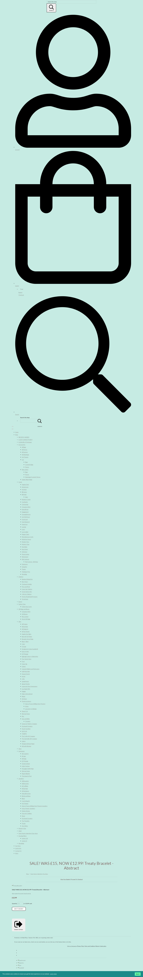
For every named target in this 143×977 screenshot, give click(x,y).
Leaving (24, 527)
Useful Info (18, 848)
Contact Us (18, 851)
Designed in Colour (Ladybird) (30, 649)
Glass (20, 748)
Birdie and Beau (26, 796)
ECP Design (25, 654)
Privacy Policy (80, 946)
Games (24, 666)
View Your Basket (65, 879)
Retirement (25, 557)
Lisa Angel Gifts (26, 689)
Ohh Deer (24, 552)
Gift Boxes (25, 614)
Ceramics (27, 721)
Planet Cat (25, 711)
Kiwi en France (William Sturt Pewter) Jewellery (34, 806)
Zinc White (25, 826)
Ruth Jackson (25, 559)
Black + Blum (25, 641)
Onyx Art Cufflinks (27, 813)
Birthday (24, 494)
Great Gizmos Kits (27, 591)
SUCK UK (24, 731)
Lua (23, 459)
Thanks (24, 569)
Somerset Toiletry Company (29, 724)
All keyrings (25, 626)
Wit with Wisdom (26, 746)
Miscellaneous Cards (27, 537)
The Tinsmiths (25, 821)
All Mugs (24, 758)
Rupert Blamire (26, 773)
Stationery (25, 564)
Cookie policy (103, 946)
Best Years (25, 581)
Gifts (20, 621)
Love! (23, 529)
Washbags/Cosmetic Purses (32, 477)
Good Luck (25, 519)
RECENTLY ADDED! (24, 437)
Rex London (25, 616)
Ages (26, 497)
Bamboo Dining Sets (27, 579)
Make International (27, 694)
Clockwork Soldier (27, 584)
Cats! (23, 644)
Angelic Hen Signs (26, 634)
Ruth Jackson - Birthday (31, 562)
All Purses (24, 449)
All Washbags (25, 454)
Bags (26, 462)
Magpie (24, 691)
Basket (20, 292)
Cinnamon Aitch (26, 507)
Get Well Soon (26, 517)
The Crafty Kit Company (28, 736)
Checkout (21, 295)
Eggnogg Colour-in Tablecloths (30, 656)
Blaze (23, 798)
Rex (23, 716)
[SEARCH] (40, 421)
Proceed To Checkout (77, 879)
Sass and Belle (26, 719)
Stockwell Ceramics (27, 726)
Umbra (23, 741)
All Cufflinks (25, 786)
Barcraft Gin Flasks (27, 636)
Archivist (24, 489)
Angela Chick (25, 484)
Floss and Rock (26, 586)
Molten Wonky (26, 811)
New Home (25, 549)
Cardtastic (25, 502)
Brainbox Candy (26, 499)
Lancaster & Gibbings (31, 709)
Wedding (24, 574)
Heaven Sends (26, 674)
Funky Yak (24, 664)
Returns (97, 946)
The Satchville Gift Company (29, 738)
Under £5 (24, 841)
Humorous (24, 524)
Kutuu (26, 706)
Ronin (23, 816)
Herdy (23, 676)
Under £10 (25, 838)
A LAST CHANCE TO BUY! (26, 439)
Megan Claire (25, 534)
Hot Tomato (25, 457)
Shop (16, 434)
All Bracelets (25, 781)
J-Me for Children (26, 594)
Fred (23, 661)
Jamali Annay (25, 681)
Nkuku (23, 696)
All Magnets (25, 629)
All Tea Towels (25, 631)
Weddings (21, 843)
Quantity (14, 903)
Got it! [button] (138, 974)
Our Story (18, 846)
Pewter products (26, 701)
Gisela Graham (26, 763)
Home (16, 432)
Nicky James (25, 469)
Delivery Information (72, 946)
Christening (25, 504)
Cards (20, 482)
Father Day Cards (27, 606)
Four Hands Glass (26, 659)
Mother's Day (25, 544)
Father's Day (22, 604)
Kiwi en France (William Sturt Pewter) (35, 704)
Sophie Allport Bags (27, 479)
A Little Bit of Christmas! (25, 442)
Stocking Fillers (23, 836)
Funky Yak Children (27, 589)
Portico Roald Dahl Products (29, 596)
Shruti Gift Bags (26, 619)
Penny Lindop (25, 554)
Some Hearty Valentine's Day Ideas (28, 833)
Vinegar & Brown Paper (28, 743)
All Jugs (24, 756)
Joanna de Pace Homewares (29, 686)
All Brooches (25, 783)
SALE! (20, 831)
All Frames (24, 624)
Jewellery (21, 778)
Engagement (25, 512)
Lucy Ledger (25, 532)
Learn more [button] (53, 974)
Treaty (23, 823)
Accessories (22, 444)
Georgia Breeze (26, 514)
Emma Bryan (25, 509)
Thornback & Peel (27, 776)
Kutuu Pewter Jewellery (28, 808)
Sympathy (24, 567)
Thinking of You (26, 572)
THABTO (24, 734)
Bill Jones (24, 492)
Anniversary (25, 487)
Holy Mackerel (26, 522)
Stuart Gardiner (26, 729)
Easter (20, 601)
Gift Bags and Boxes (24, 609)
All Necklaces (25, 791)
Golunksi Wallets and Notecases (30, 669)
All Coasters (25, 753)
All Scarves (25, 452)
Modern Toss (25, 542)
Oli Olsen (24, 699)
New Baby (24, 547)
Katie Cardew (26, 766)
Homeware (22, 751)
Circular (24, 646)
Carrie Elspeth (26, 801)
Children (21, 577)
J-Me (23, 679)
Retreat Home (26, 714)
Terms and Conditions (90, 946)
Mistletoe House (26, 539)
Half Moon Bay (26, 671)
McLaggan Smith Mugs (28, 768)
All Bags (24, 447)
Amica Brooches (26, 793)
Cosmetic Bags (29, 464)
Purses (27, 467)
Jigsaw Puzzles (26, 684)
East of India (25, 651)
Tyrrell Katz (25, 599)
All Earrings (25, 788)
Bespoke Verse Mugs (27, 639)
